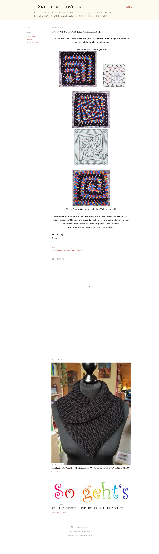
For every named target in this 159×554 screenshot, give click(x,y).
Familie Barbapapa (43, 16)
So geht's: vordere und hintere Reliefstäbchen (87, 508)
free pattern (93, 16)
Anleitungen (47, 13)
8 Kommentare (62, 512)
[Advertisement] (91, 336)
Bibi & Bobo (98, 13)
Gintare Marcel (85, 531)
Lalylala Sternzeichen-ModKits (70, 16)
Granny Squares (32, 43)
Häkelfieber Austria (57, 7)
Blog (36, 13)
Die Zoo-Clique (84, 13)
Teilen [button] (28, 27)
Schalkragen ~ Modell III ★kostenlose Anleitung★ (90, 467)
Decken (29, 40)
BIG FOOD (71, 13)
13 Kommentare (62, 472)
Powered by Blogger (81, 527)
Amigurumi (60, 13)
